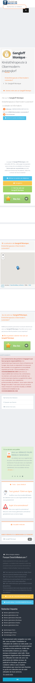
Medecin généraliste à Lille (11, 615)
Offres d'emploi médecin (12, 554)
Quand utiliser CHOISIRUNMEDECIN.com (19, 602)
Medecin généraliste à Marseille (12, 617)
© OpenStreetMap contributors (16, 285)
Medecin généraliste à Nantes (12, 622)
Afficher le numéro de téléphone (16, 118)
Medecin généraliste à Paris (11, 612)
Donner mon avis (10, 407)
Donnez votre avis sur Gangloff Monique (18, 91)
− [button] (3, 258)
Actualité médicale (19, 524)
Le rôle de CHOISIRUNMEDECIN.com (18, 596)
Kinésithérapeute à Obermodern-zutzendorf (17, 79)
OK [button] (18, 679)
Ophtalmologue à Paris (10, 632)
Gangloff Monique (10, 539)
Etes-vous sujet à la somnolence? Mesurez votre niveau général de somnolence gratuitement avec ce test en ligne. (16, 511)
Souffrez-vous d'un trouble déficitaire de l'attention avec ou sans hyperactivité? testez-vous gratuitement (17, 497)
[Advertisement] (17, 29)
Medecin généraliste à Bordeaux (13, 620)
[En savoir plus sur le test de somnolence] (5, 506)
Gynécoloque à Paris (9, 630)
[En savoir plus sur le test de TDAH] (5, 492)
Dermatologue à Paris (10, 635)
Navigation (18, 183)
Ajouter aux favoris (10, 402)
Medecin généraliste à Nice (11, 625)
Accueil (7, 72)
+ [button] (3, 255)
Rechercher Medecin (11, 398)
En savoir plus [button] (8, 674)
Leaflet (2, 285)
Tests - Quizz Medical (19, 484)
